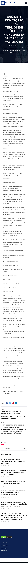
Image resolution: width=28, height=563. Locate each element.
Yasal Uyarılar (5, 548)
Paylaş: (2, 403)
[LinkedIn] (15, 403)
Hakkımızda (4, 543)
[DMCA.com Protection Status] (6, 537)
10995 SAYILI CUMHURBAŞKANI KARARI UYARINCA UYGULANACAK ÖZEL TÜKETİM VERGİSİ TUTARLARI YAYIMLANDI (14, 504)
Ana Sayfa (11, 45)
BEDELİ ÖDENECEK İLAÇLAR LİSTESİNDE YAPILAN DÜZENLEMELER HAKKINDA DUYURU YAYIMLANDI (13, 472)
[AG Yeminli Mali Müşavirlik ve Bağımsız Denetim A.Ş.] (8, 3)
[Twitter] (10, 403)
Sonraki (2, 422)
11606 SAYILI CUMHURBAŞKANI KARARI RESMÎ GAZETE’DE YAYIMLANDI (13, 482)
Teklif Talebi (4, 550)
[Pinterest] (13, 403)
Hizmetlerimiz (4, 545)
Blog (16, 45)
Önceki (2, 409)
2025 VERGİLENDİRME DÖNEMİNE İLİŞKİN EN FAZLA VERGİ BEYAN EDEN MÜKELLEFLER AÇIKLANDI (13, 493)
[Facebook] (7, 403)
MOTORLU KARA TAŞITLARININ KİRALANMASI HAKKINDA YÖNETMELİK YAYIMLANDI (13, 461)
